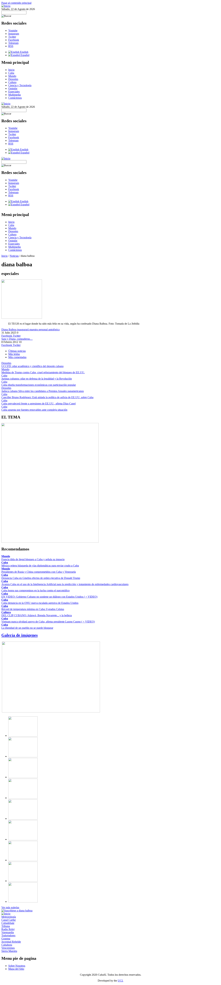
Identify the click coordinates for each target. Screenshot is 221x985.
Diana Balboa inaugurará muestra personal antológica (30, 329)
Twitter (12, 36)
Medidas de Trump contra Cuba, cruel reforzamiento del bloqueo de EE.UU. (43, 372)
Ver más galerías (10, 907)
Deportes (13, 79)
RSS (10, 46)
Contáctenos (15, 97)
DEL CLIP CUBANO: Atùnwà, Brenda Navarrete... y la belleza (36, 615)
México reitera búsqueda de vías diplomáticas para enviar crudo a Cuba (40, 565)
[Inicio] (5, 5)
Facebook (13, 39)
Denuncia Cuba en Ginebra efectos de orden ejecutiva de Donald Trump (40, 578)
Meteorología (8, 916)
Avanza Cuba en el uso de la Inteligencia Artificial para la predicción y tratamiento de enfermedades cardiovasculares (64, 584)
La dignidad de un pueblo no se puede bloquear (27, 627)
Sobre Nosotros (16, 965)
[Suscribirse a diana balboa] (16, 910)
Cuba (11, 72)
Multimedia (14, 94)
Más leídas (14, 354)
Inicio (11, 69)
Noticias (14, 255)
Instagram (13, 33)
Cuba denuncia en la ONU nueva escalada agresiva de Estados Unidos (39, 602)
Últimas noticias (17, 350)
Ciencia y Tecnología (19, 85)
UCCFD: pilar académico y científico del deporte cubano (32, 366)
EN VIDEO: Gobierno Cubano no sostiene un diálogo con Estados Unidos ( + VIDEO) (49, 596)
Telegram (13, 43)
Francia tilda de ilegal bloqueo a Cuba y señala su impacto (33, 559)
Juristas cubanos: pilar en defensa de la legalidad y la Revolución (36, 378)
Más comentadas (17, 357)
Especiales (14, 91)
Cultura (12, 82)
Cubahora (6, 944)
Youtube (12, 30)
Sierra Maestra (9, 951)
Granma (5, 938)
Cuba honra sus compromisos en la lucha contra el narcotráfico (35, 590)
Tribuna (5, 926)
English (23, 51)
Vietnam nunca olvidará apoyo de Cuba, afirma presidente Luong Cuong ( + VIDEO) (48, 621)
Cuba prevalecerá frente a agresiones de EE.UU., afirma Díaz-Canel (38, 403)
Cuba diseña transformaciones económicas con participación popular (38, 384)
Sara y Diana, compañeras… (17, 338)
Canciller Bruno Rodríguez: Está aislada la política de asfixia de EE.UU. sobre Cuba (47, 397)
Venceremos (8, 947)
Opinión (12, 88)
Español (24, 55)
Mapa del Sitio (16, 968)
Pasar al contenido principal (16, 2)
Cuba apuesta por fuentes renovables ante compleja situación (34, 409)
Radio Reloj (8, 929)
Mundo (12, 76)
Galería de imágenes (19, 635)
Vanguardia (7, 932)
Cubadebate (7, 923)
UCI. (120, 980)
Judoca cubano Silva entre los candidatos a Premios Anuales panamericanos (42, 391)
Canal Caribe (8, 919)
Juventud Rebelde (11, 941)
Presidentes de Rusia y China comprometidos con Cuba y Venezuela (38, 571)
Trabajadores (8, 935)
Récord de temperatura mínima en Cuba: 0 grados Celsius (32, 609)
